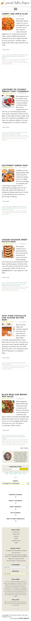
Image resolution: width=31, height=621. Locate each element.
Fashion (16, 538)
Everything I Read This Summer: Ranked (16, 550)
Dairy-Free (13, 54)
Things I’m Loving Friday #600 (16, 558)
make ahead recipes (16, 138)
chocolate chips (20, 367)
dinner (26, 287)
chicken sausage (19, 287)
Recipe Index (16, 534)
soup (10, 212)
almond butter (14, 365)
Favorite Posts (16, 532)
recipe (24, 138)
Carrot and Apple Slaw (15, 14)
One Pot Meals (11, 285)
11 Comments (20, 16)
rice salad (9, 444)
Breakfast (13, 132)
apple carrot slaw (15, 59)
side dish (26, 62)
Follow (15, 477)
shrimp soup (18, 211)
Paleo (26, 54)
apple (11, 287)
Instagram (16, 473)
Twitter (12, 473)
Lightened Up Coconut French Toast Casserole (15, 90)
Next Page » (24, 448)
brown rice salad (14, 442)
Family (16, 542)
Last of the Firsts (16, 552)
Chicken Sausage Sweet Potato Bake (15, 241)
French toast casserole (18, 137)
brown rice (5, 442)
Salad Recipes (6, 56)
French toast (6, 137)
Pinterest (20, 473)
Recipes (4, 140)
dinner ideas (5, 288)
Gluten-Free (20, 54)
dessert (4, 368)
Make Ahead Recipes (15, 134)
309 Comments (22, 93)
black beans (23, 441)
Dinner (18, 206)
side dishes (22, 444)
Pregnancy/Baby (16, 540)
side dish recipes (7, 63)
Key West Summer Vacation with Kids (16, 560)
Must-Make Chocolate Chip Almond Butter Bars (14, 318)
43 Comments (20, 398)
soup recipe (16, 212)
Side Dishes (14, 56)
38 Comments (23, 321)
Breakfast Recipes (21, 132)
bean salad (13, 439)
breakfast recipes (22, 135)
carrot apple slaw (15, 60)
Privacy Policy (15, 608)
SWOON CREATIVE (24, 618)
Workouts (16, 536)
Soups (11, 209)
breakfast (13, 135)
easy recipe (22, 288)
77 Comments (22, 243)
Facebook (7, 473)
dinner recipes (14, 288)
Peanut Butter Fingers (15, 3)
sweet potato (14, 290)
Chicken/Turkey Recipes (16, 282)
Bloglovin (24, 473)
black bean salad (14, 441)
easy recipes (5, 290)
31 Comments (23, 167)
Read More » (6, 49)
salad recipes (19, 62)
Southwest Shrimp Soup (15, 166)
